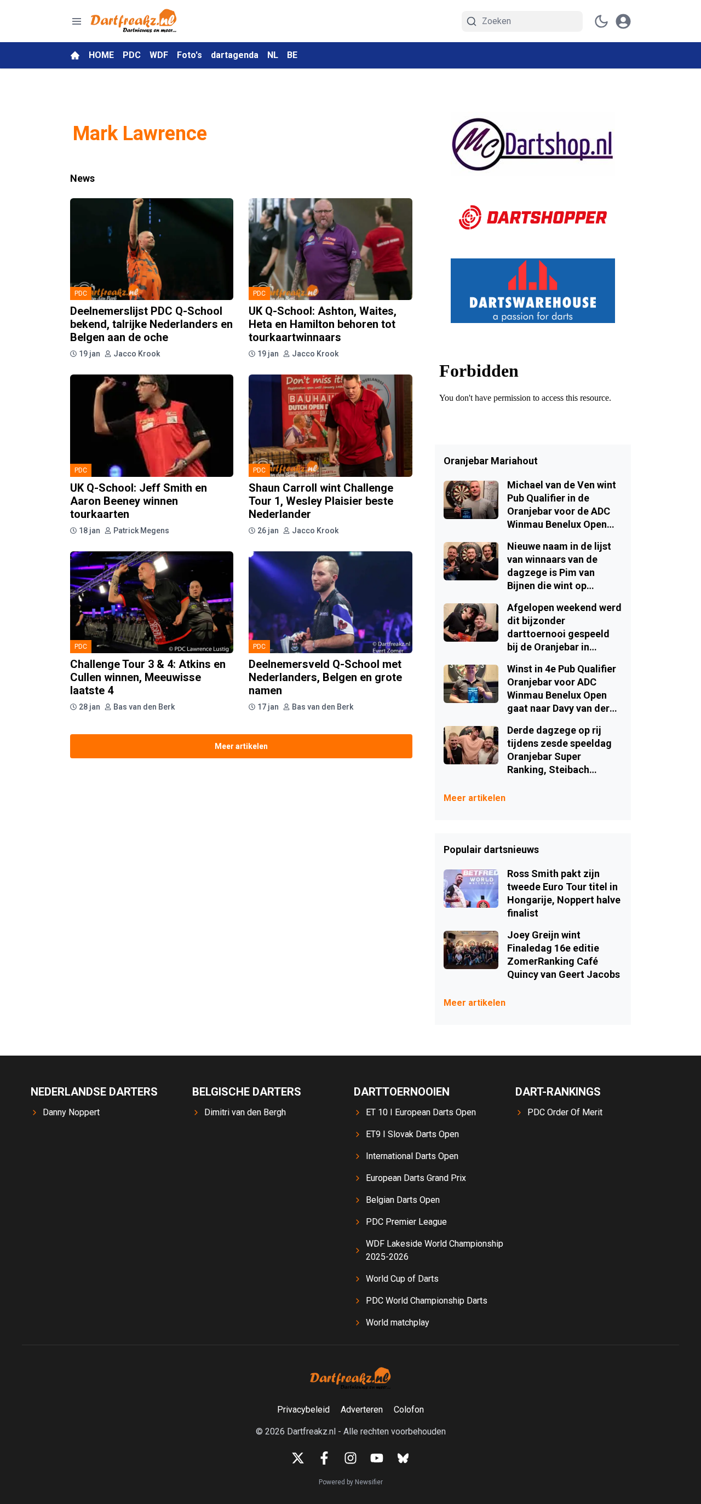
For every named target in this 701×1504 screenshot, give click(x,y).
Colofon (409, 1409)
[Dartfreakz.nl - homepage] (133, 21)
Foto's (189, 55)
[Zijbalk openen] (76, 21)
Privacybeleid (303, 1409)
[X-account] (297, 1458)
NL (272, 55)
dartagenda (234, 55)
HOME (101, 55)
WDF (159, 55)
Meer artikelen (241, 746)
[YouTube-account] (376, 1458)
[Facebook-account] (324, 1458)
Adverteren (362, 1409)
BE (292, 55)
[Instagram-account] (350, 1458)
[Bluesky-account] (403, 1458)
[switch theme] (601, 21)
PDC (132, 55)
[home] (75, 55)
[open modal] (623, 21)
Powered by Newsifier (351, 1482)
